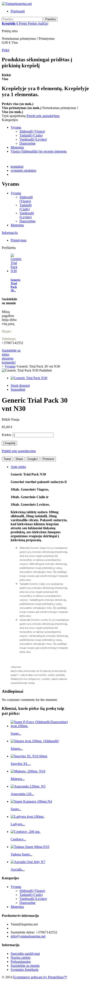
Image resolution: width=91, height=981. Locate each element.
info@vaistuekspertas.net (28, 936)
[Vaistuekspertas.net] (17, 4)
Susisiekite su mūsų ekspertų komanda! (11, 356)
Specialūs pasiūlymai (25, 953)
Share (19, 459)
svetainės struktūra (23, 170)
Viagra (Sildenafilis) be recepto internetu (39, 151)
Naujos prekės (20, 957)
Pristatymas (19, 240)
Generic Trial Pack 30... (16, 285)
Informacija (10, 233)
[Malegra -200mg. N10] (28, 771)
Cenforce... (18, 839)
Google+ (32, 459)
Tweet (7, 459)
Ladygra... (18, 824)
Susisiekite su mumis (25, 965)
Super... (16, 733)
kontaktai (17, 166)
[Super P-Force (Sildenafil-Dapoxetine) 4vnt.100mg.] (40, 726)
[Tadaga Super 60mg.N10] (30, 847)
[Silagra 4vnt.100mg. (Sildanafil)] (35, 741)
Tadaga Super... (21, 854)
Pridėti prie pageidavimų (19, 451)
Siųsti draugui (20, 385)
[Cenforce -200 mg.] (25, 832)
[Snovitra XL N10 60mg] (29, 756)
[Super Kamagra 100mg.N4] (31, 801)
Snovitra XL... (21, 764)
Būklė (6, 419)
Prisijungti (18, 11)
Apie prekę (18, 467)
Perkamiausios (21, 961)
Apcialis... (18, 869)
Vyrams (16, 127)
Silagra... (17, 748)
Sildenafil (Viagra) (32, 131)
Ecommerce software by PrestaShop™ (40, 977)
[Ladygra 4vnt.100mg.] (27, 816)
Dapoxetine (27, 143)
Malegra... (18, 779)
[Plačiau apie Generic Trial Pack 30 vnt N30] (16, 271)
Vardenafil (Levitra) (33, 139)
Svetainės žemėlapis (24, 969)
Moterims (17, 147)
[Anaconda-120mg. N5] (28, 786)
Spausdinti (18, 389)
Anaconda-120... (22, 794)
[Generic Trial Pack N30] (29, 378)
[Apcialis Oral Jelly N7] (28, 862)
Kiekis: (7, 435)
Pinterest (48, 459)
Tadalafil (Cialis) (31, 135)
